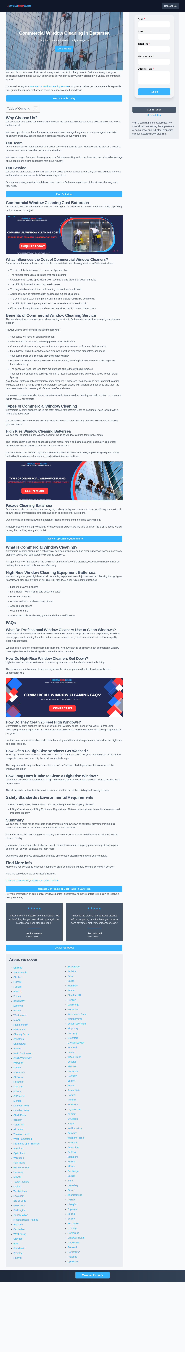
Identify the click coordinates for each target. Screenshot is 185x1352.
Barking (72, 1152)
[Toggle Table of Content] (34, 108)
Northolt (72, 1099)
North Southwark (22, 1053)
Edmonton (73, 1147)
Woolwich (73, 1104)
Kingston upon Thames (25, 1219)
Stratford (72, 1047)
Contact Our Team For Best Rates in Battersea (64, 889)
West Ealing (19, 1234)
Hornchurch (74, 1252)
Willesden (18, 1158)
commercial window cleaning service (49, 86)
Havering (72, 1256)
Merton (17, 1067)
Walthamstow (75, 1128)
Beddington (19, 1210)
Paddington (19, 1029)
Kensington (19, 1001)
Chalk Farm (19, 1115)
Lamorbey (73, 1185)
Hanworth (73, 1071)
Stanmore (73, 1156)
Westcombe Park (77, 1014)
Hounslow (73, 1009)
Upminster (73, 1261)
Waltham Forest (76, 1137)
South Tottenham (77, 1023)
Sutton (71, 990)
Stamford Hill (74, 995)
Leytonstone (74, 1109)
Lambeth (18, 1005)
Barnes (17, 1048)
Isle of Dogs (19, 1200)
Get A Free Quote (64, 947)
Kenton (71, 1085)
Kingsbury (73, 1028)
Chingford (73, 1204)
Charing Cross (21, 1034)
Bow (15, 1243)
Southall (72, 1061)
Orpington (73, 1209)
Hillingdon (73, 1142)
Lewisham (18, 1196)
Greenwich (19, 1205)
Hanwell (17, 1257)
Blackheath (19, 1248)
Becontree (73, 1223)
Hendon (72, 1000)
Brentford (18, 1148)
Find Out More (64, 194)
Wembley (73, 985)
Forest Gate (74, 1090)
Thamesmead (75, 1195)
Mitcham (17, 1086)
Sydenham (19, 1153)
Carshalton (19, 1229)
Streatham (18, 1039)
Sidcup (71, 1166)
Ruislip (71, 1199)
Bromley (17, 1253)
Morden (17, 1101)
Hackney (18, 1224)
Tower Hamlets (21, 1181)
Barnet (71, 1176)
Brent (70, 976)
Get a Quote (64, 48)
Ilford (70, 1180)
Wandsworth (22, 880)
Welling (71, 1161)
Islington (17, 1120)
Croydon (17, 1238)
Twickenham (20, 1191)
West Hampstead (22, 1139)
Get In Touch (154, 109)
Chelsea (10, 880)
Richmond (18, 1129)
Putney (17, 996)
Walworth (18, 1062)
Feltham (72, 1114)
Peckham (18, 1081)
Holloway (18, 1172)
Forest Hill (18, 1124)
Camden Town (21, 1105)
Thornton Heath (21, 1134)
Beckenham (74, 966)
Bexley (71, 1218)
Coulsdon (73, 1118)
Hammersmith (20, 1024)
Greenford (73, 1038)
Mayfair (17, 1020)
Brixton (17, 1010)
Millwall (17, 1177)
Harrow (71, 1095)
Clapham (35, 880)
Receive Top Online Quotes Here (64, 538)
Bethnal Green (21, 1167)
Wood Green (74, 1057)
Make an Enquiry (92, 1275)
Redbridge (73, 1171)
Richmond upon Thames (26, 1143)
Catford (17, 1186)
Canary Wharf (20, 1215)
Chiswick (18, 1077)
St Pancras (19, 1096)
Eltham (71, 1080)
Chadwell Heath (76, 1237)
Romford (72, 1247)
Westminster (20, 1015)
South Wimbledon (22, 1058)
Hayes (71, 1123)
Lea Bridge (73, 1004)
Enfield (71, 1214)
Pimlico (17, 991)
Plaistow (72, 1066)
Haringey (72, 1033)
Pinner (71, 1190)
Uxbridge (72, 1228)
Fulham (45, 880)
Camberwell (19, 1043)
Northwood (73, 1233)
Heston (71, 1052)
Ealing (71, 981)
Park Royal (19, 1162)
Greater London (76, 1042)
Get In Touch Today (64, 98)
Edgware (72, 1133)
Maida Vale (19, 1072)
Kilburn (17, 1091)
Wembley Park (75, 1019)
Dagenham (73, 1242)
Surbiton (72, 971)
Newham (72, 1076)
